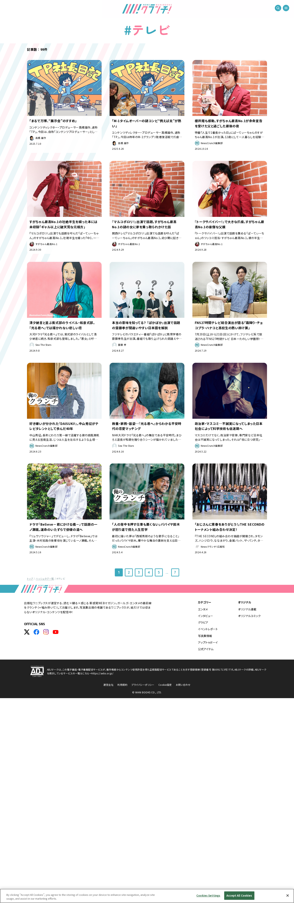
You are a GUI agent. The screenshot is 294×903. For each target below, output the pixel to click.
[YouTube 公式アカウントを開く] (55, 632)
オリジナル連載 (247, 609)
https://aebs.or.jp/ (102, 673)
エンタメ (203, 609)
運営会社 (108, 684)
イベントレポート (208, 629)
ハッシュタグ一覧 (45, 578)
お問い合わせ (183, 684)
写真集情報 (205, 636)
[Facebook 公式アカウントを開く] (36, 632)
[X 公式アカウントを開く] (27, 632)
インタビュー (205, 616)
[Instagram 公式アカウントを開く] (46, 632)
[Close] (287, 895)
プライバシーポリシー (142, 684)
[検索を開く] (278, 8)
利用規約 (122, 684)
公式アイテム (205, 649)
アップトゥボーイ (208, 642)
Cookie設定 (165, 684)
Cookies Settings (208, 895)
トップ (30, 578)
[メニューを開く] (286, 8)
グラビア (203, 622)
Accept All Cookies (239, 895)
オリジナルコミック (249, 616)
